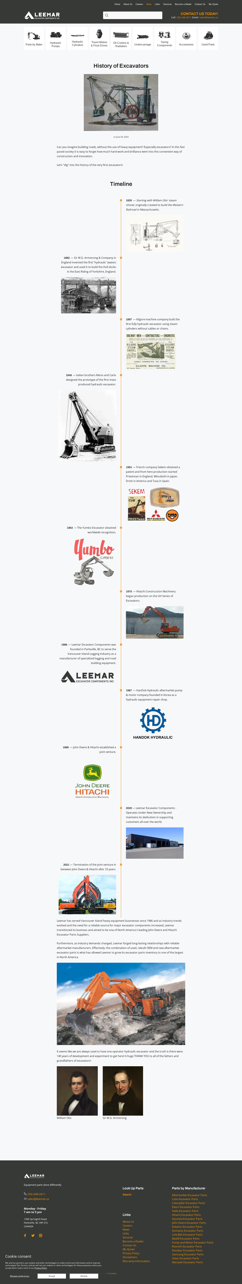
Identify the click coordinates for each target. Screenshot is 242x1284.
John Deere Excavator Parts (189, 1223)
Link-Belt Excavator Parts (187, 1234)
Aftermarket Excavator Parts (189, 1195)
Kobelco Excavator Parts (187, 1227)
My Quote (129, 1249)
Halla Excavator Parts (185, 1211)
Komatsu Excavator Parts (187, 1230)
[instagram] (40, 1235)
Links (126, 1233)
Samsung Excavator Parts (188, 1254)
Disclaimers (130, 1257)
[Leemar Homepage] (42, 11)
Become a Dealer (133, 1241)
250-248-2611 (184, 17)
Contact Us (129, 1245)
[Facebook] (25, 1235)
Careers (127, 1225)
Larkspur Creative (108, 1273)
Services (128, 1237)
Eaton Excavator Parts (185, 1207)
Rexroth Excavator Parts (187, 1246)
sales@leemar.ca (209, 17)
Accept (52, 1276)
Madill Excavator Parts (186, 1238)
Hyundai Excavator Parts (187, 1219)
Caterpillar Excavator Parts (188, 1203)
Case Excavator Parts (185, 1199)
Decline (84, 1276)
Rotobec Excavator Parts (187, 1250)
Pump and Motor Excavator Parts (192, 1242)
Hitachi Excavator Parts (186, 1215)
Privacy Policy (41, 1268)
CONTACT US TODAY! (199, 14)
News (126, 1229)
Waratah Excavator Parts (187, 1262)
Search (127, 1194)
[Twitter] (33, 1235)
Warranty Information (136, 1261)
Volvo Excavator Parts (185, 1258)
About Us (128, 1221)
